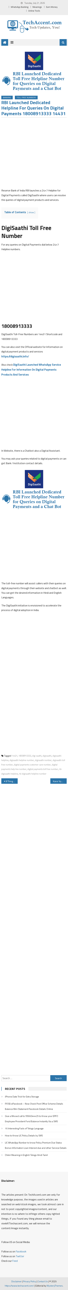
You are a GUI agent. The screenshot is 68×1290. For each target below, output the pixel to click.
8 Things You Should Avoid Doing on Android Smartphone (12, 781)
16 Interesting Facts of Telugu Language (24, 1128)
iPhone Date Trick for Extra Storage (22, 1096)
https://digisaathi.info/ (15, 356)
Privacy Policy (29, 1281)
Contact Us (43, 1281)
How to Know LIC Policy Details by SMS (24, 1135)
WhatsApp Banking (19, 7)
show (31, 212)
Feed (15, 1261)
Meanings (37, 7)
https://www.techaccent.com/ (19, 1285)
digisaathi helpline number (22, 760)
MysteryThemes (55, 1285)
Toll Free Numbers (26, 97)
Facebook (21, 1251)
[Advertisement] (34, 154)
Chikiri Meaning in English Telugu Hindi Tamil (26, 1155)
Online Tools (34, 10)
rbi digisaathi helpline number (32, 773)
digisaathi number (43, 760)
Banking (7, 97)
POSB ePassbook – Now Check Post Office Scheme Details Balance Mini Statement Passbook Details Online (34, 1106)
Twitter (20, 1256)
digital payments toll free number (42, 769)
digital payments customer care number (32, 764)
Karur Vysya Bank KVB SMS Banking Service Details (60, 781)
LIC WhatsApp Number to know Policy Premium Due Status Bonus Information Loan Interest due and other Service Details (36, 1145)
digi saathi (37, 755)
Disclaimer (16, 1281)
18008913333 (24, 755)
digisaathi (47, 755)
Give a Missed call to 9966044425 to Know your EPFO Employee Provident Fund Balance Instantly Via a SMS (31, 1118)
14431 (14, 755)
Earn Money (52, 7)
